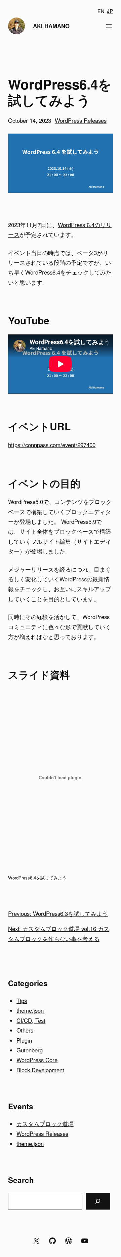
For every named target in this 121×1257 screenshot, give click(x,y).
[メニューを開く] (109, 26)
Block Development (40, 1070)
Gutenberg (29, 1050)
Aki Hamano (51, 26)
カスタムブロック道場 (45, 1124)
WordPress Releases (81, 120)
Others (24, 1030)
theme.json (30, 1010)
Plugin (24, 1040)
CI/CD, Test (30, 1020)
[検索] (98, 1201)
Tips (21, 1001)
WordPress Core (36, 1060)
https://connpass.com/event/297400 (51, 445)
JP (110, 10)
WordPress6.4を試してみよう (37, 877)
